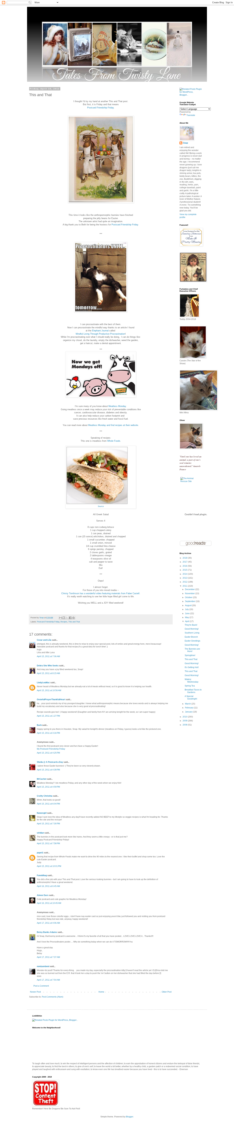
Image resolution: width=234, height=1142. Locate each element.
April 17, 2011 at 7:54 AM (48, 980)
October (189, 597)
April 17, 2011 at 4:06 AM (48, 923)
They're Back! (191, 625)
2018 (185, 558)
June (187, 613)
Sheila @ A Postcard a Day (50, 762)
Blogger (129, 1116)
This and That (74, 622)
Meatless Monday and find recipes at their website (113, 425)
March (188, 704)
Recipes (63, 622)
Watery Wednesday (191, 680)
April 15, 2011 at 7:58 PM (48, 843)
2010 (185, 717)
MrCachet (41, 779)
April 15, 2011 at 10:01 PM (49, 866)
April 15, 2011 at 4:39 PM (48, 770)
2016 (185, 566)
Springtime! (190, 655)
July (187, 609)
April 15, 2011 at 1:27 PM (48, 716)
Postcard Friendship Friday (100, 107)
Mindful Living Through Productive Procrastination (100, 334)
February (189, 708)
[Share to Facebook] (70, 617)
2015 (185, 570)
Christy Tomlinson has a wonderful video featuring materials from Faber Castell (100, 593)
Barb (39, 725)
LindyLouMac (43, 682)
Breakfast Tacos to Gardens (193, 691)
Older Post (166, 992)
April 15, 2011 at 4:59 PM (48, 787)
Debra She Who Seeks (48, 665)
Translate (190, 115)
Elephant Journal (100, 330)
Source (101, 506)
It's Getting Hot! (192, 667)
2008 (185, 725)
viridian (40, 833)
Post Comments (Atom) (52, 997)
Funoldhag (42, 875)
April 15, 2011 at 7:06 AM (48, 656)
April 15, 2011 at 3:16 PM (48, 733)
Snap (185, 143)
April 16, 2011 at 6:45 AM (48, 886)
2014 (185, 574)
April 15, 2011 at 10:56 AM (49, 690)
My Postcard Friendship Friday (51, 749)
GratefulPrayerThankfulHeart (51, 699)
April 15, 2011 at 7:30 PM (48, 823)
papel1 (40, 852)
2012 (185, 582)
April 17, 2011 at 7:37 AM (48, 957)
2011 (185, 586)
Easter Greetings (192, 641)
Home (101, 992)
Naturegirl (42, 813)
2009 (185, 720)
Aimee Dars (42, 895)
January (189, 712)
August (188, 605)
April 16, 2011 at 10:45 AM (49, 903)
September (190, 601)
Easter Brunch (191, 637)
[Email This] (60, 617)
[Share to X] (67, 617)
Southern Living (192, 633)
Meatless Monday (117, 406)
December (190, 589)
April (187, 621)
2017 (185, 562)
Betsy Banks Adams (47, 932)
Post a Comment (41, 986)
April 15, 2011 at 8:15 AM (48, 673)
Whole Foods (113, 441)
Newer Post (35, 992)
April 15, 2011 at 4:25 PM (48, 753)
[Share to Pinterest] (73, 617)
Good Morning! (192, 629)
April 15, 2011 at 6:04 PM (48, 804)
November (190, 593)
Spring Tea (190, 686)
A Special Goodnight (191, 697)
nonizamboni (43, 966)
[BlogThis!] (63, 617)
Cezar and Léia (44, 640)
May (187, 617)
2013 (185, 578)
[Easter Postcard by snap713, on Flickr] (101, 202)
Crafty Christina (44, 796)
